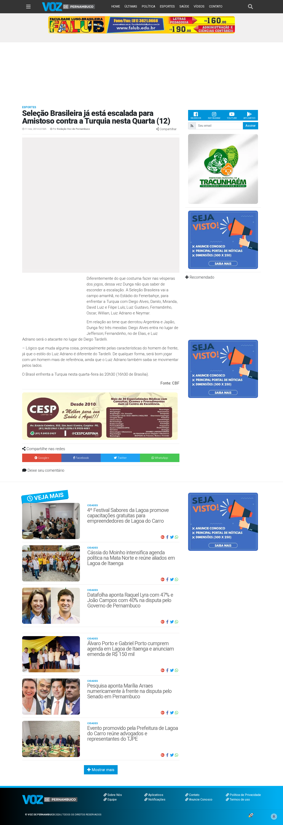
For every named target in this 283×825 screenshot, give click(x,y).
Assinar (250, 125)
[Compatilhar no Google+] (163, 537)
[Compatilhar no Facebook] (167, 537)
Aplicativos (155, 795)
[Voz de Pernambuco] (68, 6)
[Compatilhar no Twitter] (172, 537)
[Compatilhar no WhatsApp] (176, 537)
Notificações (156, 799)
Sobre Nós (114, 795)
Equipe (112, 799)
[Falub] (141, 24)
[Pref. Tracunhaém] (223, 169)
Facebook (196, 118)
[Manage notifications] (274, 816)
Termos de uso (239, 799)
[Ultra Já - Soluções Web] (251, 815)
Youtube (232, 118)
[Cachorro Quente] (100, 412)
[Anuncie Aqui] (223, 239)
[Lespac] (223, 368)
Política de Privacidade (245, 795)
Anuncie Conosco (200, 799)
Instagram (214, 118)
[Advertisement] (141, 71)
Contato (193, 795)
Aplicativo (249, 118)
